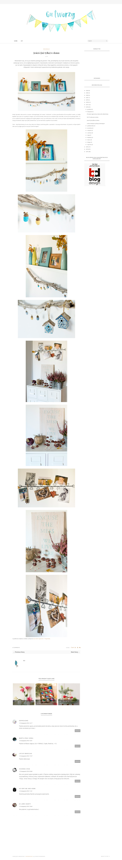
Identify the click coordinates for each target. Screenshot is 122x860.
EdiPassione (23, 720)
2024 (87, 90)
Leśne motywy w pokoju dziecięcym (96, 123)
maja (88, 135)
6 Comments (16, 647)
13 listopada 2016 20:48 (25, 771)
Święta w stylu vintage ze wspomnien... (22, 702)
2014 (87, 149)
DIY (22, 41)
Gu (24, 660)
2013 (87, 151)
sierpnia (89, 130)
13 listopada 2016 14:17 (25, 723)
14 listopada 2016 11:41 (25, 791)
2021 (87, 97)
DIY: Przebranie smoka (92, 117)
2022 (87, 95)
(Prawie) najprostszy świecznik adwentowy (97, 114)
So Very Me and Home (27, 788)
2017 (87, 104)
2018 (87, 102)
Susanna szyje (24, 769)
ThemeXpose (29, 856)
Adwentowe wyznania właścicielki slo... (44, 702)
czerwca (89, 133)
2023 (87, 93)
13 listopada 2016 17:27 (25, 756)
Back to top (104, 856)
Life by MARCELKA (25, 753)
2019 (87, 100)
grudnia (89, 109)
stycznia (89, 144)
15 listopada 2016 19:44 (25, 806)
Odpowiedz (77, 730)
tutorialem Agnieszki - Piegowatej (41, 638)
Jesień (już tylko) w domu (93, 120)
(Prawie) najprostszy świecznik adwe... (67, 702)
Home (15, 41)
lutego (89, 142)
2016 (87, 107)
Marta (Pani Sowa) (26, 738)
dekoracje (46, 48)
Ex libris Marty (25, 804)
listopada (89, 111)
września (89, 128)
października (90, 125)
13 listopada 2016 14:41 (25, 740)
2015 (87, 147)
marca (88, 140)
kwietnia (89, 137)
